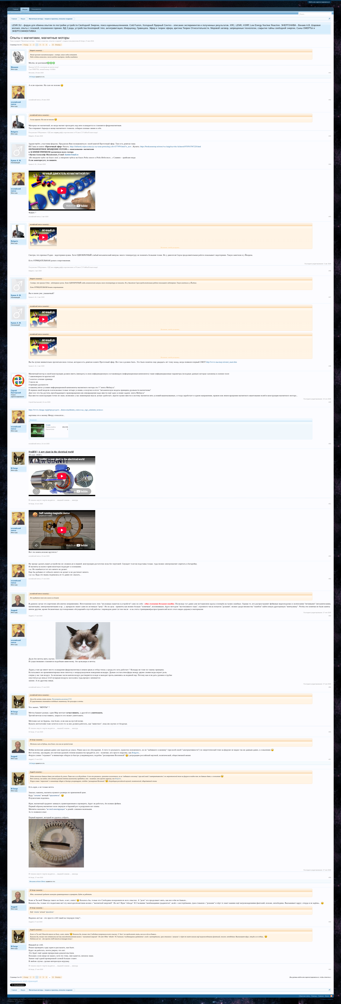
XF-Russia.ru (19, 1001)
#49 (330, 402)
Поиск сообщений (16, 12)
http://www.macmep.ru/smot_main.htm (221, 362)
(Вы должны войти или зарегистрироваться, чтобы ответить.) (310, 977)
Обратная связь (304, 996)
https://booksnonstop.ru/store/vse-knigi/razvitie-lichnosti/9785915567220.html (170, 146)
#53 (330, 579)
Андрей (14, 610)
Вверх (327, 996)
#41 (330, 73)
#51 (330, 504)
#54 (330, 616)
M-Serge (82, 41)
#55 (330, 687)
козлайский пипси (16, 103)
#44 (330, 164)
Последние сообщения (32, 12)
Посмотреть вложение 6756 (62, 699)
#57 (330, 759)
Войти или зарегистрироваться (319, 2)
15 (53, 45)
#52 (330, 556)
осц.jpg (48, 425)
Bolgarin (14, 132)
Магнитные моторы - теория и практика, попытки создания (41, 41)
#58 (330, 877)
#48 (330, 366)
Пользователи (36, 9)
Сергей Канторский (16, 392)
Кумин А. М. (16, 161)
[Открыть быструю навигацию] (329, 19)
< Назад (25, 45)
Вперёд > (58, 45)
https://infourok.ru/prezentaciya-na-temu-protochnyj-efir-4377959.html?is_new (100, 146)
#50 (330, 443)
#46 (330, 271)
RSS (331, 996)
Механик (14, 67)
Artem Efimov (41, 881)
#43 (330, 136)
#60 (330, 969)
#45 (330, 216)
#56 (330, 732)
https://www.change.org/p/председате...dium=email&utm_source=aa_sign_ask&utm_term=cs (66, 409)
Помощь (314, 996)
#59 (330, 922)
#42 (330, 100)
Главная (15, 9)
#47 (330, 297)
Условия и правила (326, 999)
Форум (24, 9)
